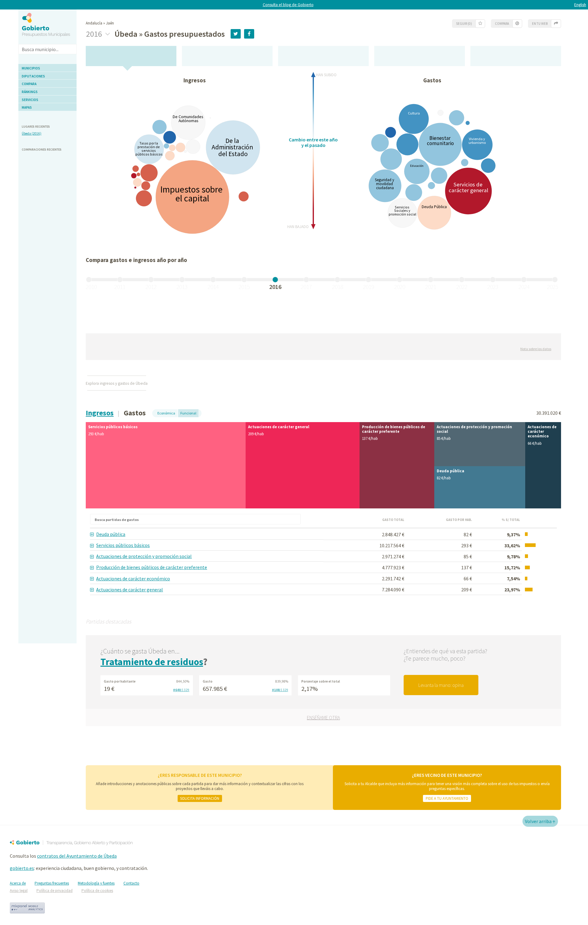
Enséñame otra (323, 717)
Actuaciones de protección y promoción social (144, 556)
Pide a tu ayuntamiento (447, 798)
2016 (95, 34)
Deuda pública (110, 534)
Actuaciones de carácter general (129, 589)
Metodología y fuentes (96, 883)
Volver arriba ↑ (540, 821)
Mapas (27, 107)
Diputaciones (33, 76)
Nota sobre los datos (535, 348)
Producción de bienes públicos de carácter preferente (151, 567)
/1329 (181, 690)
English (580, 4)
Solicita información (199, 798)
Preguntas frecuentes (52, 883)
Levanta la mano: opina (441, 685)
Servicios (30, 100)
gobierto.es (22, 868)
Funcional (188, 413)
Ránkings (30, 92)
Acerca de (18, 883)
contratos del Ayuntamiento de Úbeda (77, 856)
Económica (166, 413)
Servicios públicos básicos (123, 545)
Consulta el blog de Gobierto (288, 4)
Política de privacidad (54, 890)
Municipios (31, 68)
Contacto (131, 883)
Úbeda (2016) (31, 133)
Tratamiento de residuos (151, 662)
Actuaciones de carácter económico (133, 578)
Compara (29, 84)
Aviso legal (19, 890)
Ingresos (100, 413)
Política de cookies (97, 890)
